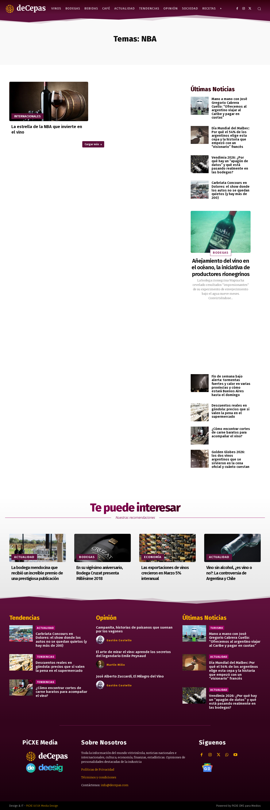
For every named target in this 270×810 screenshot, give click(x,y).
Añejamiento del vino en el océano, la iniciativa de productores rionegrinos (221, 267)
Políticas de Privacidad (97, 769)
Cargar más (92, 144)
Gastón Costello (119, 640)
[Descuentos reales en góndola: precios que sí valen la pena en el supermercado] (200, 412)
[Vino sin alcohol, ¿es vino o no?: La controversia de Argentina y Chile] (232, 548)
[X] (250, 8)
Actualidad (24, 557)
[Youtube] (235, 755)
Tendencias (45, 656)
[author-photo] (101, 640)
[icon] (207, 767)
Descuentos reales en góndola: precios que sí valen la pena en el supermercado (231, 411)
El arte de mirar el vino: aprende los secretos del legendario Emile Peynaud (133, 654)
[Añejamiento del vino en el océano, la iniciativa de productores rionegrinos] (221, 232)
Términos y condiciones (98, 777)
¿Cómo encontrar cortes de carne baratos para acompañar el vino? (231, 432)
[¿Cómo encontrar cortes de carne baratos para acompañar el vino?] (200, 435)
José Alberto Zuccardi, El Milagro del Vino (130, 676)
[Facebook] (237, 8)
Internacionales (27, 116)
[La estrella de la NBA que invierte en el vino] (48, 101)
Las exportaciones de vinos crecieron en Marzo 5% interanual (165, 573)
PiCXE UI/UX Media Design (42, 805)
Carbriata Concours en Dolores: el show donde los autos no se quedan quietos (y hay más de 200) (231, 190)
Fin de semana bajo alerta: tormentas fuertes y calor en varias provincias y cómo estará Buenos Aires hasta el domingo (231, 385)
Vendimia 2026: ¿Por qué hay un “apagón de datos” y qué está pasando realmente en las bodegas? (230, 164)
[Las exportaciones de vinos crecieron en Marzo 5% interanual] (167, 548)
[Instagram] (243, 8)
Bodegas (220, 252)
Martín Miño (116, 664)
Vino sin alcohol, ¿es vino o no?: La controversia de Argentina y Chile (229, 573)
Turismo (216, 628)
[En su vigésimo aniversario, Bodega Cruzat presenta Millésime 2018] (102, 548)
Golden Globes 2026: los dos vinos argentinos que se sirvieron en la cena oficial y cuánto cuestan (230, 459)
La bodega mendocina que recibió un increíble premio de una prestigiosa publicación (37, 573)
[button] (259, 8)
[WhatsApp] (227, 755)
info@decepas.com (114, 785)
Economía (152, 557)
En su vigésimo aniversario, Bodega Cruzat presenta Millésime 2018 (99, 573)
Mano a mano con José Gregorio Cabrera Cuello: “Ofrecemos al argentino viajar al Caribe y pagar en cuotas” (229, 108)
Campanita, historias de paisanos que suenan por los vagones (134, 629)
